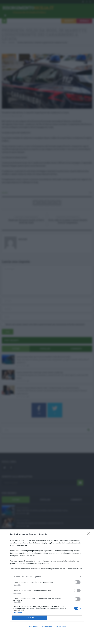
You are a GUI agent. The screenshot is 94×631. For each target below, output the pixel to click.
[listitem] (47, 576)
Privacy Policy (61, 626)
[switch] (77, 582)
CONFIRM (29, 618)
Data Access (47, 626)
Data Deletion (33, 626)
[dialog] (47, 580)
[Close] (89, 534)
